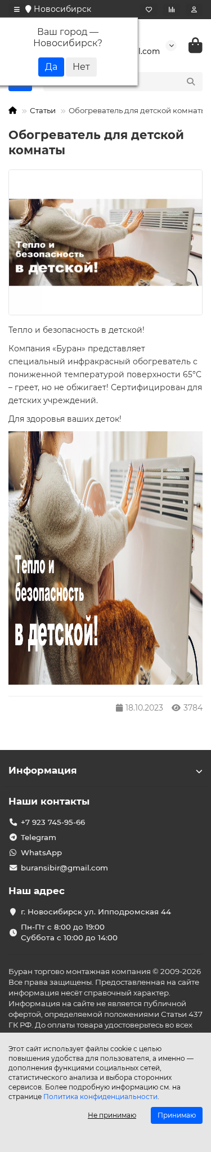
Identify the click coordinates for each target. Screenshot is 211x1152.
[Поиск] (190, 82)
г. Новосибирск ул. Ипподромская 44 (96, 911)
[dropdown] (16, 9)
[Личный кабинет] (194, 9)
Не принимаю (112, 1115)
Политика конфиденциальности (100, 1096)
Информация (42, 770)
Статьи (43, 110)
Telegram (38, 837)
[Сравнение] (171, 9)
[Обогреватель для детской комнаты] (105, 242)
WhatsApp (41, 852)
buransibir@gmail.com (64, 867)
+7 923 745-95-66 (53, 822)
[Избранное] (149, 9)
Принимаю (177, 1115)
